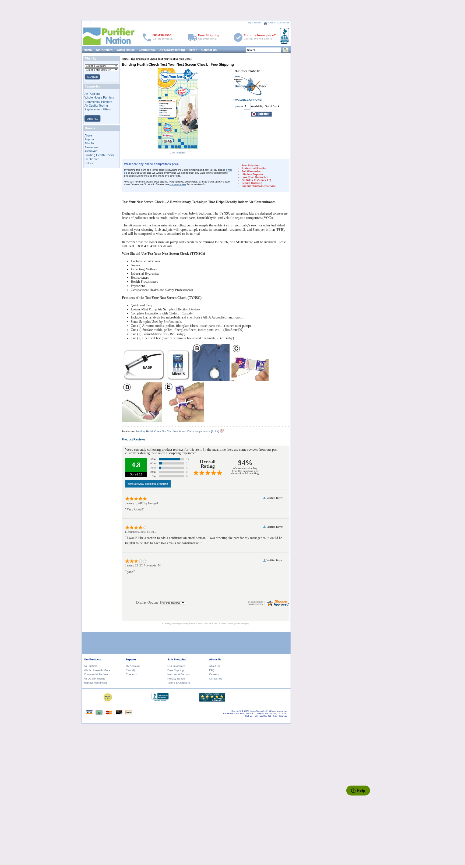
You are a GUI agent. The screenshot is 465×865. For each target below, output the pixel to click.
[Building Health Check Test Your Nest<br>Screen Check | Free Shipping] (177, 149)
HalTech (89, 162)
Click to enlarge (177, 152)
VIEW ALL (92, 118)
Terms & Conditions (179, 682)
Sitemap (283, 716)
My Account (254, 23)
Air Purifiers (104, 49)
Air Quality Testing (172, 49)
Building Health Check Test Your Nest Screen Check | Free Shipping (214, 623)
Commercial (146, 49)
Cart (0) (272, 23)
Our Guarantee (176, 665)
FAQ (211, 669)
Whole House (125, 49)
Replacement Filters (97, 109)
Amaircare (91, 147)
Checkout (283, 23)
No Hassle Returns (178, 674)
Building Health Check (99, 155)
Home (88, 49)
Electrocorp (91, 159)
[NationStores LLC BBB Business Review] (160, 700)
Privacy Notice (176, 678)
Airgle (88, 135)
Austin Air (90, 151)
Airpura (89, 139)
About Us (214, 665)
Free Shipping (175, 669)
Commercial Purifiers (98, 101)
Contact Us (209, 49)
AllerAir (89, 143)
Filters (192, 49)
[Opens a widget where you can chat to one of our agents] (358, 790)
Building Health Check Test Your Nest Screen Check (161, 58)
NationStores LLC (259, 711)
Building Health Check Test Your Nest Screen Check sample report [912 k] (178, 431)
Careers (214, 674)
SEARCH (92, 76)
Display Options (147, 602)
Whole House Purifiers (99, 97)
